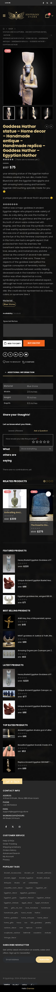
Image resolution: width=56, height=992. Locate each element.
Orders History (9, 850)
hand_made (26, 913)
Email (26, 354)
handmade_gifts (11, 913)
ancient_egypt (10, 878)
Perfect (48, 441)
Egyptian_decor (10, 893)
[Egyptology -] (18, 15)
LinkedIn (15, 354)
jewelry (48, 922)
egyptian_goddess (28, 893)
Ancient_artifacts (44, 873)
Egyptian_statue (43, 898)
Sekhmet (26, 933)
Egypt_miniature (42, 903)
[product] (15, 498)
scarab (39, 928)
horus (19, 922)
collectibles (33, 883)
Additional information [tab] (21, 372)
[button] (44, 481)
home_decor (42, 918)
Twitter (10, 354)
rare (21, 928)
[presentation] (6, 76)
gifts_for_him (16, 908)
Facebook (5, 354)
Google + (21, 354)
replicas (29, 928)
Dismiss (30, 988)
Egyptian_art (41, 888)
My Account (8, 856)
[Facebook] (43, 3)
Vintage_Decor (10, 937)
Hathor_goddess (11, 918)
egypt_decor (27, 903)
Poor (33, 441)
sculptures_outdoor (12, 933)
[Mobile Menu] (5, 15)
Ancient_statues (43, 878)
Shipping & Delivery (12, 847)
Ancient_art (29, 873)
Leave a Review (15, 430)
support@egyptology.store (15, 811)
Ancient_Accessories (12, 873)
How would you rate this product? (22, 438)
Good (44, 441)
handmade (45, 908)
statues (48, 933)
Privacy (6, 859)
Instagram (19, 827)
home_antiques (27, 918)
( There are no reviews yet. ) (27, 159)
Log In (7, 3)
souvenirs (37, 933)
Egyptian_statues (11, 903)
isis (25, 922)
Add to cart (14, 343)
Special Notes (10, 321)
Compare (29, 362)
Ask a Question (41, 430)
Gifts (6, 908)
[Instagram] (51, 3)
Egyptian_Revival (27, 898)
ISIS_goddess (36, 922)
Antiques (7, 883)
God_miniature (31, 908)
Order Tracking (10, 843)
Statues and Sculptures (39, 523)
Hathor (37, 913)
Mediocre (37, 441)
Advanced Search (11, 853)
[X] (47, 3)
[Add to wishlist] (25, 510)
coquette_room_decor (13, 888)
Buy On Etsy (34, 343)
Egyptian (29, 888)
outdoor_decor (10, 928)
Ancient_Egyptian (26, 878)
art (24, 883)
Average (40, 441)
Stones (6, 510)
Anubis (17, 883)
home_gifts (8, 922)
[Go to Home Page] (3, 28)
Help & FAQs (8, 840)
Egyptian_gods (10, 898)
